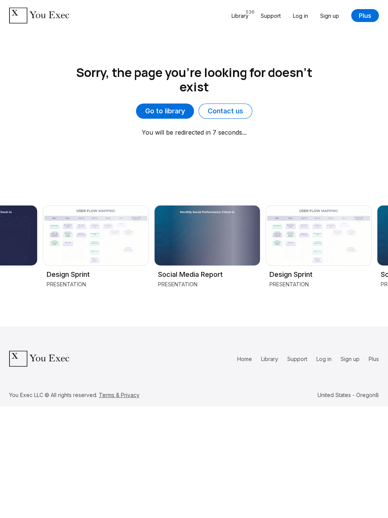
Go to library (165, 111)
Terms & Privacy (119, 395)
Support (271, 16)
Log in (300, 16)
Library (269, 359)
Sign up (329, 16)
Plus (365, 15)
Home (244, 359)
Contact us (225, 111)
